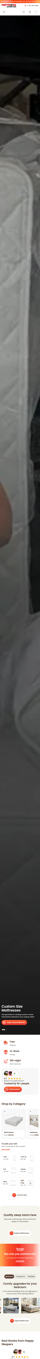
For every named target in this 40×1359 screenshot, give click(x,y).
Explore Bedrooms (22, 1321)
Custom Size (22, 1195)
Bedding (31, 1276)
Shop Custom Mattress (16, 1022)
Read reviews (14, 1089)
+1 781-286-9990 (32, 6)
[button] (30, 12)
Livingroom (20, 1276)
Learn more (20, 1261)
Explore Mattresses (21, 1233)
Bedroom (9, 1276)
